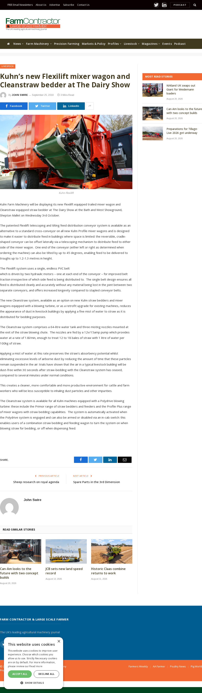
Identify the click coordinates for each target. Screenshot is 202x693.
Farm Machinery (37, 44)
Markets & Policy (94, 44)
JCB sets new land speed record (64, 571)
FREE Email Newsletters (20, 5)
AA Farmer (159, 666)
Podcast (180, 5)
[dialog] (33, 663)
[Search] (194, 5)
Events (167, 44)
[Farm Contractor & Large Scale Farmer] (33, 24)
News (17, 44)
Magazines (149, 44)
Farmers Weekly (138, 666)
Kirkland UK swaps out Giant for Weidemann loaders (180, 89)
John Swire (20, 95)
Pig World (196, 666)
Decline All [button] (46, 674)
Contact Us (83, 5)
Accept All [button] (19, 674)
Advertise (54, 5)
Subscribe (68, 5)
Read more (35, 666)
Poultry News (178, 666)
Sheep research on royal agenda (36, 482)
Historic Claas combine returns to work (108, 571)
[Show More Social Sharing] (90, 106)
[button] (33, 682)
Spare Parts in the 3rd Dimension (96, 482)
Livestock (130, 44)
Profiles (113, 44)
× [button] (58, 641)
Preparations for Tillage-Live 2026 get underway (182, 131)
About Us (41, 5)
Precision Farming (66, 44)
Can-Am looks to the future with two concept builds (19, 573)
